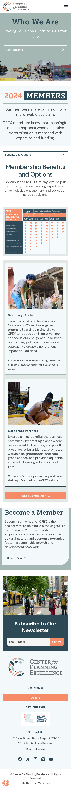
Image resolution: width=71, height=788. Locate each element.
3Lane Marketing (40, 783)
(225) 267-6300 (26, 743)
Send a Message (35, 749)
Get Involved (35, 688)
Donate (35, 697)
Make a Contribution (33, 495)
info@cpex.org (46, 743)
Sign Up (57, 641)
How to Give (14, 558)
